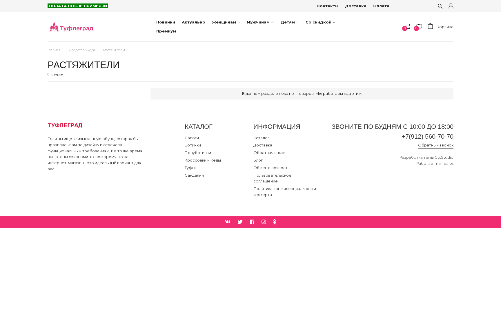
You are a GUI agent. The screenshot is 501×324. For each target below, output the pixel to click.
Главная (54, 50)
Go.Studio (444, 157)
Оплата (381, 5)
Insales (447, 163)
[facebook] (252, 222)
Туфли (191, 167)
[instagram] (264, 222)
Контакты (327, 5)
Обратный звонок (435, 145)
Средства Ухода (82, 50)
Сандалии (194, 175)
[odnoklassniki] (274, 222)
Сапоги (192, 137)
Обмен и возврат (270, 167)
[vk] (227, 222)
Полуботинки (198, 152)
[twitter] (240, 222)
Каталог (261, 137)
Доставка (355, 5)
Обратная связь (269, 152)
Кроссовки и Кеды (203, 160)
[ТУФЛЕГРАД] (71, 26)
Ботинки (193, 145)
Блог (258, 160)
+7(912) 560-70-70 (427, 136)
